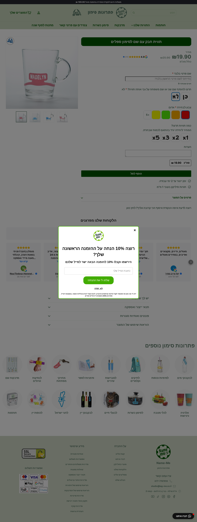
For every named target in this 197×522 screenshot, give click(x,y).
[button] (183, 516)
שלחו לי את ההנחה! (98, 280)
